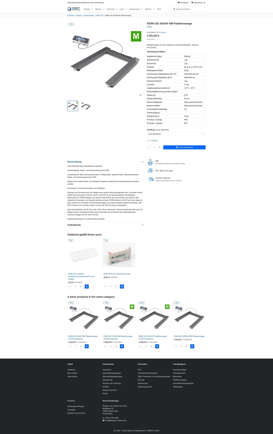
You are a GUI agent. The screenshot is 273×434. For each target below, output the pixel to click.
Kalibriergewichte (145, 387)
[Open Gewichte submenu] (116, 9)
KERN (149, 27)
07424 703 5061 (112, 418)
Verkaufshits (72, 376)
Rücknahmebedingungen (112, 376)
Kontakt (106, 387)
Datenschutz (108, 380)
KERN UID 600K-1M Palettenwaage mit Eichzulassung (153, 337)
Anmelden (71, 410)
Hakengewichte (179, 373)
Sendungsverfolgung (75, 406)
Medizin (148, 9)
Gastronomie (135, 9)
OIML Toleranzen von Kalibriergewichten (154, 376)
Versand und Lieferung (112, 383)
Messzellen (177, 376)
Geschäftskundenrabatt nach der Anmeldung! (85, 2)
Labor (122, 9)
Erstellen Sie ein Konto (76, 413)
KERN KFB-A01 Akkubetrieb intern (117, 274)
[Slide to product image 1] (72, 106)
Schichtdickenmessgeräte (183, 383)
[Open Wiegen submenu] (92, 9)
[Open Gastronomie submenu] (142, 9)
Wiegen (87, 9)
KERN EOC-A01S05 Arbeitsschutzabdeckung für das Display (81, 276)
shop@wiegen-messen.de (115, 420)
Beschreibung (74, 161)
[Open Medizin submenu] (153, 9)
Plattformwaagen (180, 380)
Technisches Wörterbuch (148, 373)
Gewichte (110, 9)
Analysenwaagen (180, 370)
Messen (98, 9)
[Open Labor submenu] (126, 9)
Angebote (71, 370)
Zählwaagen (178, 387)
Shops (105, 393)
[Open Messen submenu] (103, 9)
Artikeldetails (74, 225)
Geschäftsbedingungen (112, 373)
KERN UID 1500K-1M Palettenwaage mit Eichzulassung (117, 337)
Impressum (107, 370)
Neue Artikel (72, 373)
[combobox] (189, 9)
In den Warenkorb (184, 147)
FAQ (139, 370)
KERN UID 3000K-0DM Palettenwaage (189, 336)
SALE (159, 9)
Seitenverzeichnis (110, 390)
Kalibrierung (142, 383)
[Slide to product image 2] (86, 106)
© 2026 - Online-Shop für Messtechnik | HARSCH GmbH (136, 431)
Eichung (141, 380)
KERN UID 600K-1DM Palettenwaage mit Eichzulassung (83, 337)
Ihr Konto (71, 401)
